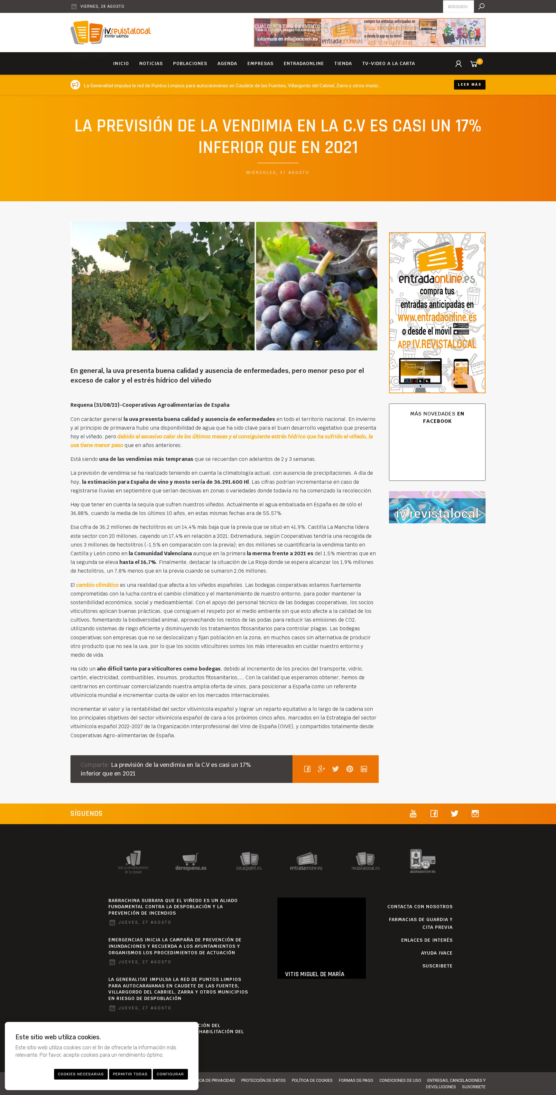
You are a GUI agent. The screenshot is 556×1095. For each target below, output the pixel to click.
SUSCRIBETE (437, 966)
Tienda (343, 63)
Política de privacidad (211, 1080)
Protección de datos (263, 1080)
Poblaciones (190, 63)
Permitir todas (130, 1074)
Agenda (227, 63)
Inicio (121, 63)
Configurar (170, 1074)
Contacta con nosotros (420, 906)
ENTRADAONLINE (304, 63)
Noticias (151, 63)
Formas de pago (356, 1080)
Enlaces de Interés (427, 940)
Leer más (470, 84)
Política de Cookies (312, 1080)
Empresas (260, 63)
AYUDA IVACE (437, 953)
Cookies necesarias (81, 1074)
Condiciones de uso (400, 1080)
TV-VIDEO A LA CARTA (388, 63)
